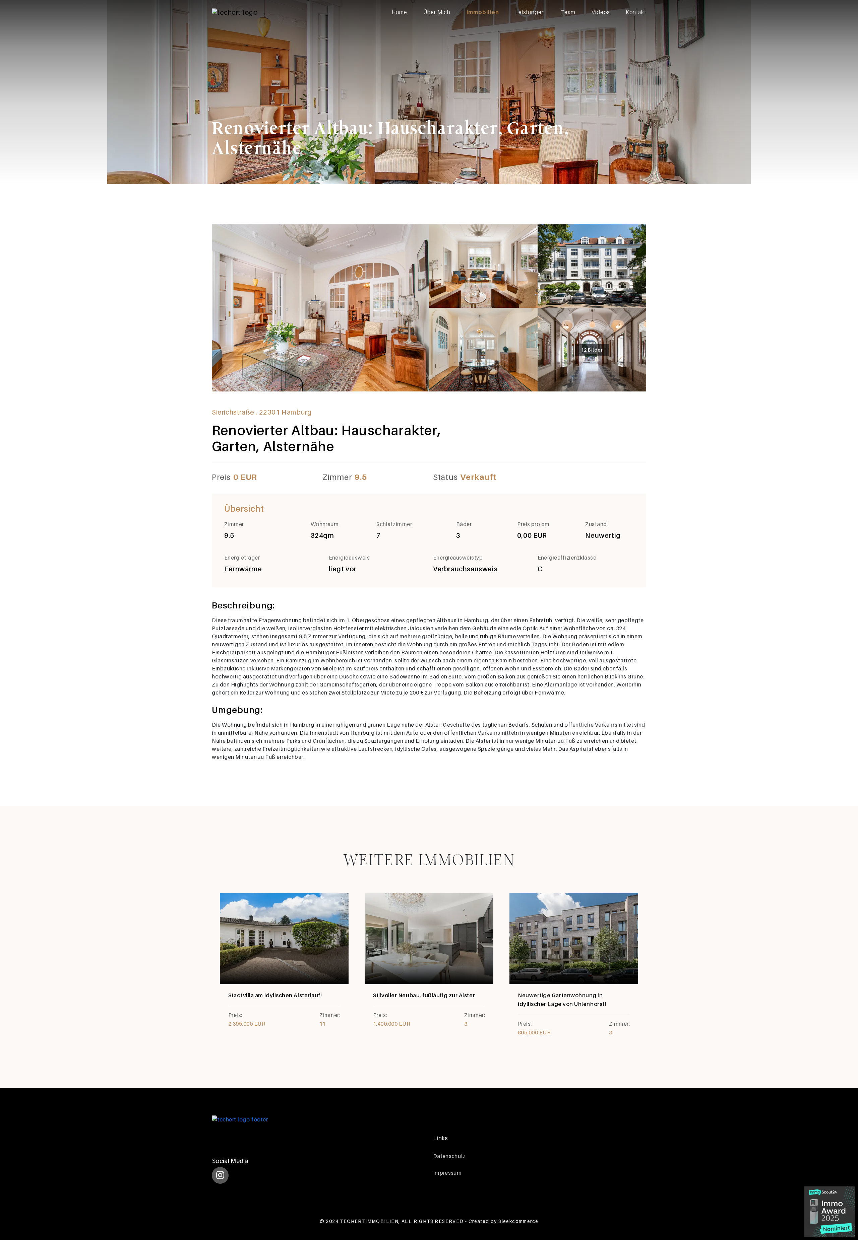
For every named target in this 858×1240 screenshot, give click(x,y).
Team (568, 12)
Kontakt (636, 12)
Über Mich (436, 12)
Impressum (447, 1172)
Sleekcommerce (518, 1221)
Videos (601, 12)
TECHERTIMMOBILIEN (369, 1221)
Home (399, 12)
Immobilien (483, 12)
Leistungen (530, 12)
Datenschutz (449, 1156)
